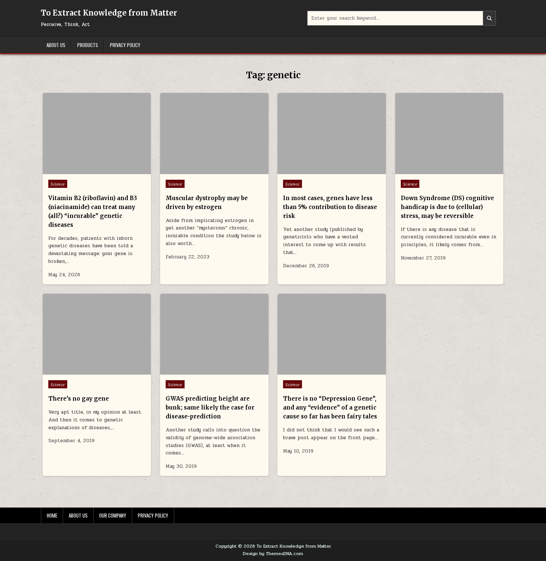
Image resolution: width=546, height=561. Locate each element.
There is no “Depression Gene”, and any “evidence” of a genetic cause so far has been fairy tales (330, 407)
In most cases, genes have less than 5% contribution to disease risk (330, 207)
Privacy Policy (125, 45)
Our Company (112, 515)
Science (58, 184)
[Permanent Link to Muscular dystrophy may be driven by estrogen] (214, 133)
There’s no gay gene (78, 398)
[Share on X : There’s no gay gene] (86, 370)
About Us (55, 45)
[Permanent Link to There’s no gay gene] (97, 334)
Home (52, 515)
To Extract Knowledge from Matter (109, 12)
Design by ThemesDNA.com (273, 553)
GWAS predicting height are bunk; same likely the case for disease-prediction (210, 407)
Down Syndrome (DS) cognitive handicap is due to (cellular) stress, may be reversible (447, 207)
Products (87, 45)
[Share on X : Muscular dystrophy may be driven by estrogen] (203, 170)
